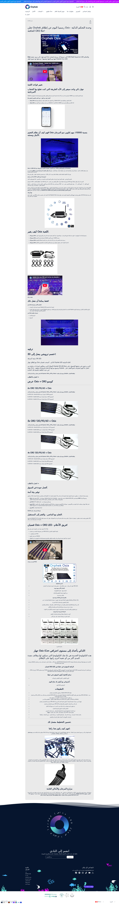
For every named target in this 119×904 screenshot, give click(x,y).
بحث (26, 872)
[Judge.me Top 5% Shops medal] (72, 895)
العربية (78, 7)
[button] (86, 6)
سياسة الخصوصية (28, 877)
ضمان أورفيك (27, 882)
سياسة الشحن (27, 880)
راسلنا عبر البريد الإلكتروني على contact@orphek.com (83, 870)
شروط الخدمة (27, 884)
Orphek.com (28, 873)
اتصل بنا (26, 875)
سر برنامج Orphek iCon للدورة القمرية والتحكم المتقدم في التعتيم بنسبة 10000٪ (49, 190)
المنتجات (40, 11)
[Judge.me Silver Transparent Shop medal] (67, 895)
